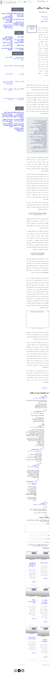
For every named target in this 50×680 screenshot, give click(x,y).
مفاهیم (39, 675)
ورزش (31, 674)
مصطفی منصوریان (44, 640)
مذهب (39, 671)
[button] (25, 2)
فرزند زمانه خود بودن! (18, 19)
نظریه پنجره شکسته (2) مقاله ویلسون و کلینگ (7, 125)
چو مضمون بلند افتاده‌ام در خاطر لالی (32, 564)
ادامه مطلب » (45, 578)
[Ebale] (12, 670)
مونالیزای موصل (8, 22)
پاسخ (46, 409)
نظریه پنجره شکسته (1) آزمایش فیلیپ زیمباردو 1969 (19, 129)
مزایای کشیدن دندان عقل (32, 601)
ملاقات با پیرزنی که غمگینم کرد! (44, 601)
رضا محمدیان (44, 16)
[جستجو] (1, 2)
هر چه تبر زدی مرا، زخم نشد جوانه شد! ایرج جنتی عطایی (7, 26)
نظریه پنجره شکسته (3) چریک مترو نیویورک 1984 (18, 125)
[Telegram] (19, 670)
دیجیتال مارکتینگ (31, 672)
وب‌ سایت (47, 542)
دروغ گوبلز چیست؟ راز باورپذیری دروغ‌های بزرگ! (18, 116)
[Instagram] (22, 670)
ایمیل (47, 538)
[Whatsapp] (15, 670)
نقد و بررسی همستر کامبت (32, 637)
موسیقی (31, 677)
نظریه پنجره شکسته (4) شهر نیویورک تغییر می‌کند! (7, 121)
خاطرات (45, 19)
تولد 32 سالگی (20, 45)
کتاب (48, 675)
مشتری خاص (43, 562)
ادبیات (47, 673)
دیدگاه (47, 523)
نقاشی (43, 387)
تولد (46, 387)
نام (48, 535)
